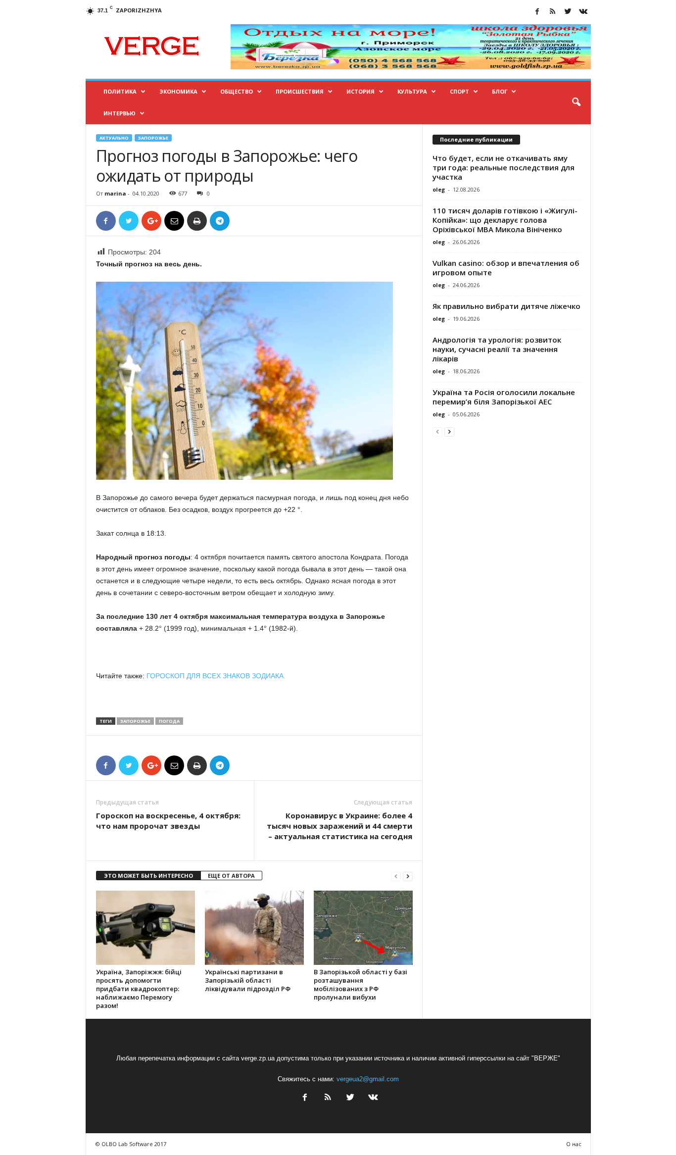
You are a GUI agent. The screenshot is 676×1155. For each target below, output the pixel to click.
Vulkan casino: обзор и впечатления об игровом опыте (506, 267)
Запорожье (153, 138)
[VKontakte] (583, 12)
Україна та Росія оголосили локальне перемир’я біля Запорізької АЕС (504, 396)
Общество (236, 91)
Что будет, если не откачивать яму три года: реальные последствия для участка (504, 167)
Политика (120, 91)
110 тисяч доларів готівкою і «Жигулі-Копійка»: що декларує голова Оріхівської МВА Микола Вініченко (505, 219)
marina (115, 193)
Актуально (114, 138)
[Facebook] (537, 12)
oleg (439, 189)
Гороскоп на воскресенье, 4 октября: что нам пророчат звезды (168, 820)
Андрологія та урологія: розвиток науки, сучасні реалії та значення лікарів (497, 349)
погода (169, 721)
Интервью (119, 113)
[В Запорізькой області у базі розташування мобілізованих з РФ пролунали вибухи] (363, 928)
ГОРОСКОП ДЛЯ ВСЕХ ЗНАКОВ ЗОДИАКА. (216, 676)
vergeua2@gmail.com (368, 1079)
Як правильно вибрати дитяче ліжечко (506, 306)
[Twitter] (568, 12)
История (360, 91)
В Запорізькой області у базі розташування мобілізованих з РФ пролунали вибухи (360, 984)
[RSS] (553, 12)
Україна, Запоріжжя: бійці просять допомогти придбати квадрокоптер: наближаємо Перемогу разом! (139, 988)
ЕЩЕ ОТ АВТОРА (231, 875)
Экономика (178, 91)
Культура (412, 91)
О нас (573, 1144)
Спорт (459, 91)
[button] (576, 102)
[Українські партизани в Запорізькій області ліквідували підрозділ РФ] (254, 928)
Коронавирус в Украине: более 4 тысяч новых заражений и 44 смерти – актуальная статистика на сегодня (339, 825)
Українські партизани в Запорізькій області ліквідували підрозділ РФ (247, 980)
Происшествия (300, 91)
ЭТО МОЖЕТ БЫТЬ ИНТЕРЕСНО (148, 875)
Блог (499, 91)
